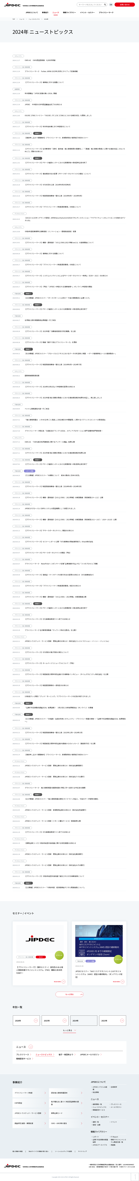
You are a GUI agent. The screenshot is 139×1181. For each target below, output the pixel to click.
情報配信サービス (23, 1058)
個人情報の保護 (17, 1151)
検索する (105, 5)
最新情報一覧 (97, 1104)
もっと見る (69, 994)
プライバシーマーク (106, 12)
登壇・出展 (96, 1125)
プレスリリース (22, 1054)
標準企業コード (56, 1113)
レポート (96, 1137)
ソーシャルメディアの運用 (63, 1151)
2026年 (18, 1020)
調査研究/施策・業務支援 (24, 1123)
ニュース (56, 12)
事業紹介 (45, 12)
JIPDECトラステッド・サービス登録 (28, 1113)
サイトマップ (82, 1151)
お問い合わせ (125, 4)
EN (111, 4)
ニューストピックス (44, 1054)
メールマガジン (116, 1107)
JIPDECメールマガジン (89, 1054)
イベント (114, 1122)
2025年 (47, 1020)
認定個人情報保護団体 (59, 1093)
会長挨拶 (114, 1087)
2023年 (104, 1020)
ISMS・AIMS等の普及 (59, 1123)
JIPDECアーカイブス (100, 1145)
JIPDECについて (32, 12)
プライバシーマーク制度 (23, 1093)
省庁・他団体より (66, 1054)
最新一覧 (96, 1122)
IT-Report (114, 1137)
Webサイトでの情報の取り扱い (39, 1151)
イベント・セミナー (87, 12)
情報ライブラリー (69, 12)
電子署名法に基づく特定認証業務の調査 (65, 1102)
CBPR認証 (18, 1103)
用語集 (113, 1145)
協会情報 (96, 1092)
